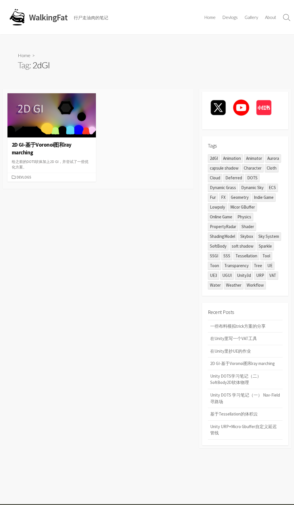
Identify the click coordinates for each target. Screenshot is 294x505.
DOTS (252, 177)
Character (253, 168)
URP (260, 275)
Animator (254, 158)
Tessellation (246, 256)
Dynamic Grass (223, 187)
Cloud (215, 177)
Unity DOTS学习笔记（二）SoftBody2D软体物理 (235, 379)
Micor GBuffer (242, 207)
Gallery (251, 17)
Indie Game (264, 197)
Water (215, 285)
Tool (266, 256)
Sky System (268, 236)
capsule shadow (224, 168)
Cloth (271, 168)
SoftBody (218, 246)
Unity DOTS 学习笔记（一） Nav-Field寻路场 (245, 398)
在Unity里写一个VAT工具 (233, 338)
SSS (226, 256)
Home (210, 17)
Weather (233, 285)
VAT (272, 275)
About (270, 17)
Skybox (246, 236)
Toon (214, 265)
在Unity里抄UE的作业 (230, 351)
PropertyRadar (223, 226)
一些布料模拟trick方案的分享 (238, 326)
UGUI (227, 275)
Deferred (233, 177)
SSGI (214, 256)
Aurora (273, 158)
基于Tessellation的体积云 (234, 414)
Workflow (255, 285)
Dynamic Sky (252, 187)
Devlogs (230, 17)
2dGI (214, 158)
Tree (258, 265)
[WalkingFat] (17, 17)
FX (223, 197)
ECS (272, 187)
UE (269, 265)
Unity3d (244, 275)
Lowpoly (217, 207)
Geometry (240, 197)
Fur (213, 197)
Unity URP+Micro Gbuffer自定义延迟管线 (243, 430)
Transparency (236, 265)
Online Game (221, 217)
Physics (244, 217)
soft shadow (243, 246)
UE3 (213, 275)
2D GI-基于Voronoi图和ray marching (242, 363)
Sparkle (265, 246)
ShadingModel (222, 236)
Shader (247, 226)
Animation (232, 158)
